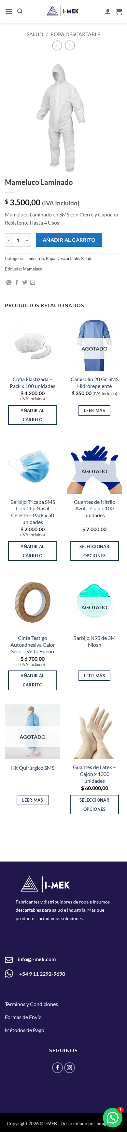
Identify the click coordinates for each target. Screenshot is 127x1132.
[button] (9, 11)
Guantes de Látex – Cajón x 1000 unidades (94, 774)
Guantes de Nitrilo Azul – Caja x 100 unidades (94, 508)
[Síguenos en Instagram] (69, 1067)
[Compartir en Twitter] (24, 283)
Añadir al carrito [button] (32, 415)
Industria (35, 258)
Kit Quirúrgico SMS (32, 768)
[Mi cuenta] (108, 11)
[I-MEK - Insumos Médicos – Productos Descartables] (63, 11)
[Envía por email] (32, 283)
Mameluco (32, 268)
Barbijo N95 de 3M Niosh (94, 641)
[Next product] (57, 45)
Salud (35, 34)
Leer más (94, 410)
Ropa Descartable (75, 34)
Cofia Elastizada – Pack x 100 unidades (32, 382)
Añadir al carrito (69, 240)
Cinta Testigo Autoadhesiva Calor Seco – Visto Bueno (32, 645)
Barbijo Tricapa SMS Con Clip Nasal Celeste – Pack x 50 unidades (32, 512)
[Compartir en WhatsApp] (8, 283)
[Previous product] (70, 45)
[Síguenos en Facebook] (57, 1067)
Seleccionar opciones (94, 551)
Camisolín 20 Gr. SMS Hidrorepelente (95, 382)
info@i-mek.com (37, 959)
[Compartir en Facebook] (17, 283)
